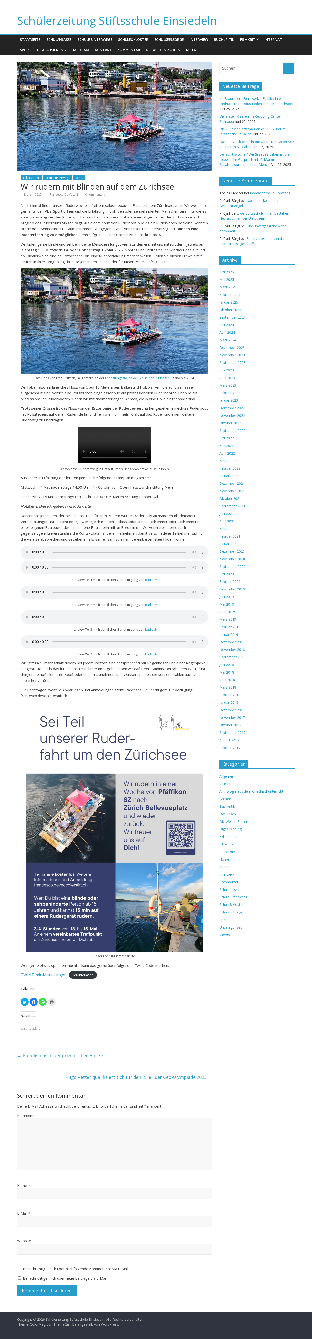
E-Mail (23, 1213)
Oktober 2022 (230, 423)
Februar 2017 (229, 747)
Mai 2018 (226, 672)
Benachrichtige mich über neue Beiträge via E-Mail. (65, 1278)
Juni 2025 (226, 272)
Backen (225, 799)
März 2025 (227, 287)
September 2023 (232, 362)
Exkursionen (31, 178)
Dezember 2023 (232, 347)
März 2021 (227, 528)
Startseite (30, 39)
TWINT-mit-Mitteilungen (44, 975)
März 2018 (227, 687)
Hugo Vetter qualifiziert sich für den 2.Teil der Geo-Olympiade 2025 (138, 1077)
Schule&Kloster (133, 39)
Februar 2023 (229, 392)
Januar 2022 (228, 476)
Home (224, 859)
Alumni (224, 783)
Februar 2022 (229, 468)
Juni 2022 (226, 438)
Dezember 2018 (232, 642)
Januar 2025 (228, 302)
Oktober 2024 (230, 309)
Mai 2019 (226, 604)
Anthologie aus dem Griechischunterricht (251, 791)
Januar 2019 (228, 634)
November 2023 (232, 355)
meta (191, 49)
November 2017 (232, 717)
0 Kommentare (95, 194)
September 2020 (232, 566)
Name (23, 1185)
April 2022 (227, 453)
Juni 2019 (226, 596)
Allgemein (227, 776)
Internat (273, 39)
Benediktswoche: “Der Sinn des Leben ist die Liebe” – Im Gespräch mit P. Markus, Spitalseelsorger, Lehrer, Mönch (254, 159)
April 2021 (227, 521)
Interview (199, 39)
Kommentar (128, 49)
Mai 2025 (226, 279)
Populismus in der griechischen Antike (60, 1055)
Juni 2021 (226, 513)
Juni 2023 (226, 370)
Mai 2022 (226, 445)
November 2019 (232, 589)
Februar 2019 (229, 627)
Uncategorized (230, 927)
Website (24, 1240)
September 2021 (232, 506)
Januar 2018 (228, 702)
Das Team (80, 49)
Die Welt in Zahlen (163, 49)
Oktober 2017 (230, 725)
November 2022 (232, 415)
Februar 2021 (229, 536)
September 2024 (232, 317)
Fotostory (227, 851)
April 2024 (227, 332)
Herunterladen (83, 975)
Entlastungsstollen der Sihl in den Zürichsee (137, 378)
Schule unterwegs (95, 39)
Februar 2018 (229, 695)
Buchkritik (224, 39)
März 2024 (227, 340)
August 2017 (229, 740)
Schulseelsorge (169, 39)
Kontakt (103, 49)
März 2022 (227, 460)
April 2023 (227, 377)
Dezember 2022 (232, 408)
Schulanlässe (59, 39)
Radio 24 (151, 580)
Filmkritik (249, 39)
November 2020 (232, 559)
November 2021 (232, 491)
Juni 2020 (226, 574)
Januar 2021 (228, 543)
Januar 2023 (228, 400)
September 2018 (232, 657)
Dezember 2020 (232, 551)
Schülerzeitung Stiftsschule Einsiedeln (117, 20)
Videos (224, 934)
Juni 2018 (226, 664)
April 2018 (227, 679)
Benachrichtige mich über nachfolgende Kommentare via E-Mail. (76, 1268)
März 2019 (227, 619)
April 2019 (227, 611)
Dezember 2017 (232, 710)
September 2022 (232, 430)
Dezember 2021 (232, 483)
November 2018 (232, 649)
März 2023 (227, 385)
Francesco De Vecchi (63, 194)
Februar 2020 (229, 581)
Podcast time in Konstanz (270, 193)
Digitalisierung (51, 49)
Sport (25, 49)
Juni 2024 (226, 325)
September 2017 (232, 732)
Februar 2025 (229, 294)
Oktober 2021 (230, 498)
